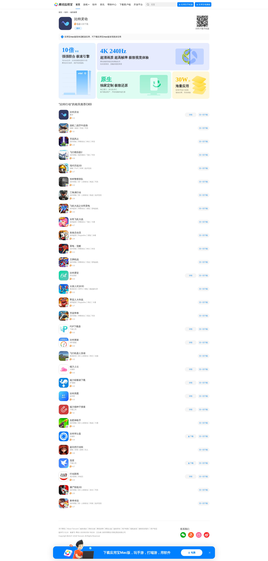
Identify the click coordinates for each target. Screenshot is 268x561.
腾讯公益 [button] (108, 529)
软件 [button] (66, 12)
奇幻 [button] (89, 302)
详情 (190, 115)
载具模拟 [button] (81, 155)
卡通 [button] (93, 222)
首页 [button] (60, 12)
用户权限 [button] (125, 529)
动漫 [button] (96, 356)
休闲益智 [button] (73, 208)
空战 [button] (81, 128)
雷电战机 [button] (95, 208)
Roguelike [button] (82, 235)
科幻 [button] (88, 141)
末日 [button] (91, 490)
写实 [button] (86, 128)
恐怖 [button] (81, 450)
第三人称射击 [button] (83, 356)
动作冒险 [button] (73, 141)
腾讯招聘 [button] (100, 529)
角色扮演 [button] (73, 289)
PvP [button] (76, 168)
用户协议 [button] (153, 529)
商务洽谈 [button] (91, 529)
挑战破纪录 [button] (93, 289)
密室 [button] (76, 450)
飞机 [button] (88, 155)
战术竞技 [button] (88, 168)
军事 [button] (81, 168)
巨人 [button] (86, 450)
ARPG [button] (80, 289)
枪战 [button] (91, 182)
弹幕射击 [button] (81, 141)
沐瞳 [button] (94, 235)
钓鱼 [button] (91, 503)
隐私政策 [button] (133, 529)
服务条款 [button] (83, 529)
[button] (63, 4)
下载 (191, 436)
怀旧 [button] (93, 141)
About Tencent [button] (72, 529)
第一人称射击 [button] (83, 182)
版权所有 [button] (117, 529)
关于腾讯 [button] (62, 529)
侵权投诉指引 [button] (144, 529)
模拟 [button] (76, 128)
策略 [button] (71, 128)
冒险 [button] (88, 208)
